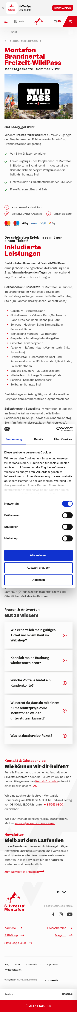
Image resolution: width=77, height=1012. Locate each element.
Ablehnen (38, 579)
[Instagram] (61, 914)
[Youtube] (70, 914)
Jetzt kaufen (40, 1006)
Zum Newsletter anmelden (21, 872)
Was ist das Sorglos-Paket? (31, 736)
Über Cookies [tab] (63, 439)
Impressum (53, 964)
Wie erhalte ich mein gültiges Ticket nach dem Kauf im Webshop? (33, 635)
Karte (21, 21)
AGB (17, 964)
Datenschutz (33, 964)
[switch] (67, 515)
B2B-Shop (11, 935)
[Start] (6, 31)
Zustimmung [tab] (14, 439)
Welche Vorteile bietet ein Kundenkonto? (30, 682)
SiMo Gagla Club (15, 943)
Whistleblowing (12, 969)
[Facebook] (53, 914)
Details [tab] (38, 439)
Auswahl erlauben (38, 567)
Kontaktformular (46, 781)
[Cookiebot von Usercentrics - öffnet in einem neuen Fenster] (56, 429)
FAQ (34, 786)
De (59, 892)
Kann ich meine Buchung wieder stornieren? (29, 660)
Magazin (60, 935)
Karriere (10, 928)
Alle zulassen (38, 555)
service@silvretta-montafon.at (35, 823)
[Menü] (6, 21)
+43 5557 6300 (53, 804)
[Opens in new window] (51, 980)
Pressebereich (56, 928)
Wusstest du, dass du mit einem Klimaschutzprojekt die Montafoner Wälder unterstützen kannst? (34, 710)
